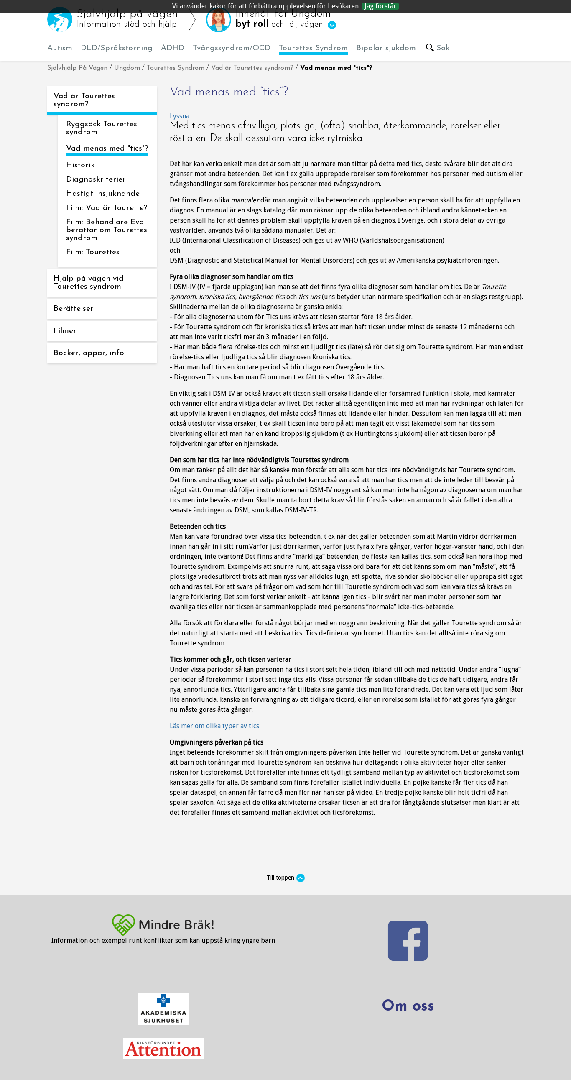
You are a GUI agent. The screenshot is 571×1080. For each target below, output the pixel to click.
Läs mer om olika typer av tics (214, 726)
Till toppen (280, 877)
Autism (59, 48)
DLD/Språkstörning (117, 48)
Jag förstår (380, 6)
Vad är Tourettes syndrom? (252, 68)
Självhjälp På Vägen (77, 68)
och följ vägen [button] (283, 19)
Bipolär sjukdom (386, 48)
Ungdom (127, 68)
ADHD (172, 48)
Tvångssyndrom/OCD (231, 48)
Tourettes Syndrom (313, 48)
